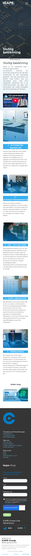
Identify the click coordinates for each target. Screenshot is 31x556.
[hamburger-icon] (26, 3)
